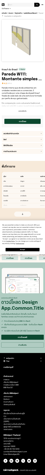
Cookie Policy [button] (10, 241)
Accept (22, 249)
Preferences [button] (20, 243)
